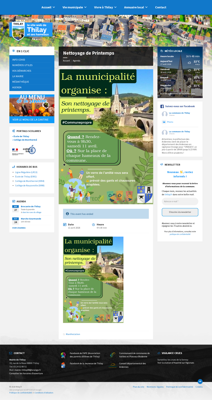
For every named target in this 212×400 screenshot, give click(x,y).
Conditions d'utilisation (44, 392)
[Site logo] (31, 40)
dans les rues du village (31, 212)
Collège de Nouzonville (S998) (29, 185)
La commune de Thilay (179, 113)
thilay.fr (168, 194)
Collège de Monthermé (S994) (29, 181)
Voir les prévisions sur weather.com (177, 93)
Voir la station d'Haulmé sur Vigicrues (175, 362)
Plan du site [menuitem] (138, 386)
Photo (170, 122)
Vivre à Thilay (103, 7)
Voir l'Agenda (19, 228)
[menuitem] (31, 59)
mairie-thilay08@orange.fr (27, 370)
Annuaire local (134, 7)
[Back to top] (200, 381)
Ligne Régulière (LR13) (26, 172)
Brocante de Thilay (31, 206)
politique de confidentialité (180, 234)
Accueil (46, 7)
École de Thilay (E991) (26, 176)
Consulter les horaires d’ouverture (26, 373)
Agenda (76, 60)
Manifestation (73, 334)
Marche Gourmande (31, 218)
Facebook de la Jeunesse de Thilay (86, 363)
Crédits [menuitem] (199, 386)
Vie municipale (73, 7)
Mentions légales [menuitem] (155, 386)
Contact (160, 7)
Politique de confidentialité (20, 392)
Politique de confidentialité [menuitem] (179, 386)
